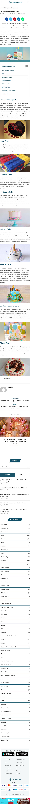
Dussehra (15, 729)
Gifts (15, 535)
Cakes (15, 539)
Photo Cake (6, 94)
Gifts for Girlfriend (15, 715)
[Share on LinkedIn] (18, 19)
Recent (7, 474)
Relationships (15, 528)
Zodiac (15, 625)
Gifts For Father (15, 628)
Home (1, 7)
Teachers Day (15, 682)
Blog (17, 768)
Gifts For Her (15, 593)
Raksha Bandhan (15, 564)
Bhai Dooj (15, 632)
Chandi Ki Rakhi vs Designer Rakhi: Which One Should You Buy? (13, 510)
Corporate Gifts (20, 765)
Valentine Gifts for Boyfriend (15, 675)
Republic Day (15, 668)
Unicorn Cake (7, 84)
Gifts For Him (15, 600)
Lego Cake (6, 73)
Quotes (15, 697)
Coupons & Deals (20, 759)
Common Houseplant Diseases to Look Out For (13, 488)
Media (6, 770)
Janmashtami (15, 672)
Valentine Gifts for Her (15, 607)
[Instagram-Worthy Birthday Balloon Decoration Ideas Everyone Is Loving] (15, 427)
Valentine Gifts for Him (15, 661)
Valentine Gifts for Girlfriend (15, 636)
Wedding (15, 722)
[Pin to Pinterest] (14, 19)
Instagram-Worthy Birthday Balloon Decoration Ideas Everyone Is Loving (15, 440)
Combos (15, 690)
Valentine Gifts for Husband (15, 646)
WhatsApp (7, 768)
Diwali (15, 553)
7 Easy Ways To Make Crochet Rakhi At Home (13, 503)
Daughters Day (15, 708)
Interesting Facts (15, 582)
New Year (15, 639)
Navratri (15, 618)
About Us (7, 759)
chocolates (15, 726)
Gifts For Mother (15, 567)
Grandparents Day (15, 711)
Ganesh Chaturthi (15, 693)
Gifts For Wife (15, 596)
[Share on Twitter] (10, 19)
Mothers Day (15, 557)
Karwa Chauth (15, 611)
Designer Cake (15, 740)
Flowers (15, 546)
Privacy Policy (8, 773)
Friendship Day (15, 589)
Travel (15, 654)
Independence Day (15, 664)
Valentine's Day (15, 571)
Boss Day (15, 704)
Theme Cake (6, 87)
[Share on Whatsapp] (22, 19)
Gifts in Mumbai (15, 736)
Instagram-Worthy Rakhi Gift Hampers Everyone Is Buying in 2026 (14, 495)
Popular (22, 474)
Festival (15, 643)
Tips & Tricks (15, 686)
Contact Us (8, 765)
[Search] (28, 2)
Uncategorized (15, 524)
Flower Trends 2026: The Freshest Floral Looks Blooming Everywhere (13, 480)
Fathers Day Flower (15, 733)
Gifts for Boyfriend (15, 718)
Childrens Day (15, 679)
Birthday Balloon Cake (9, 90)
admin (3, 13)
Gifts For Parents (15, 650)
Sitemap (18, 770)
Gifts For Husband (15, 603)
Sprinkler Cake (7, 77)
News (15, 575)
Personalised (15, 531)
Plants (15, 542)
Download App (20, 762)
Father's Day (15, 578)
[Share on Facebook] (6, 19)
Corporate (15, 700)
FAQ (6, 762)
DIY (15, 621)
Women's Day (15, 585)
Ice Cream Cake (7, 80)
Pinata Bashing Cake (9, 70)
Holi (15, 657)
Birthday (15, 560)
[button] (1, 431)
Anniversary (15, 549)
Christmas (15, 614)
